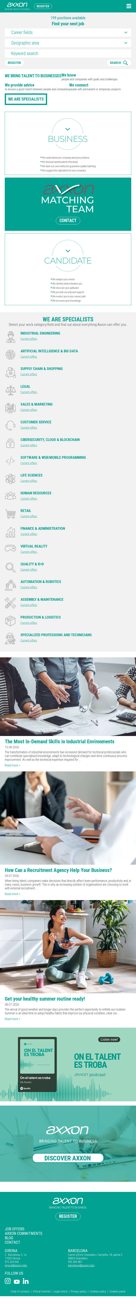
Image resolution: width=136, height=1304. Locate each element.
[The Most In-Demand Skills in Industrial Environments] (68, 696)
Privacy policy (78, 1291)
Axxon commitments (23, 1233)
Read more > (12, 765)
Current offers (29, 339)
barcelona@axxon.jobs (81, 1265)
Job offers (14, 1229)
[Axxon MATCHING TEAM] (68, 134)
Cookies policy (98, 1291)
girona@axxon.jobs (16, 1265)
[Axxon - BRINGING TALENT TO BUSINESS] (17, 6)
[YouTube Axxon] (17, 1282)
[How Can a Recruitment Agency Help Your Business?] (68, 818)
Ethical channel (41, 1291)
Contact (12, 1242)
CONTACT (68, 220)
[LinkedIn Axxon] (26, 1281)
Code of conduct (20, 1291)
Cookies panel (117, 1291)
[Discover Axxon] (68, 1144)
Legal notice (60, 1291)
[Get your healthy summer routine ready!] (68, 946)
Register (43, 6)
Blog (9, 1238)
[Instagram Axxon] (8, 1281)
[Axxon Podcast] (68, 1064)
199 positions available (68, 18)
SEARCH (115, 63)
